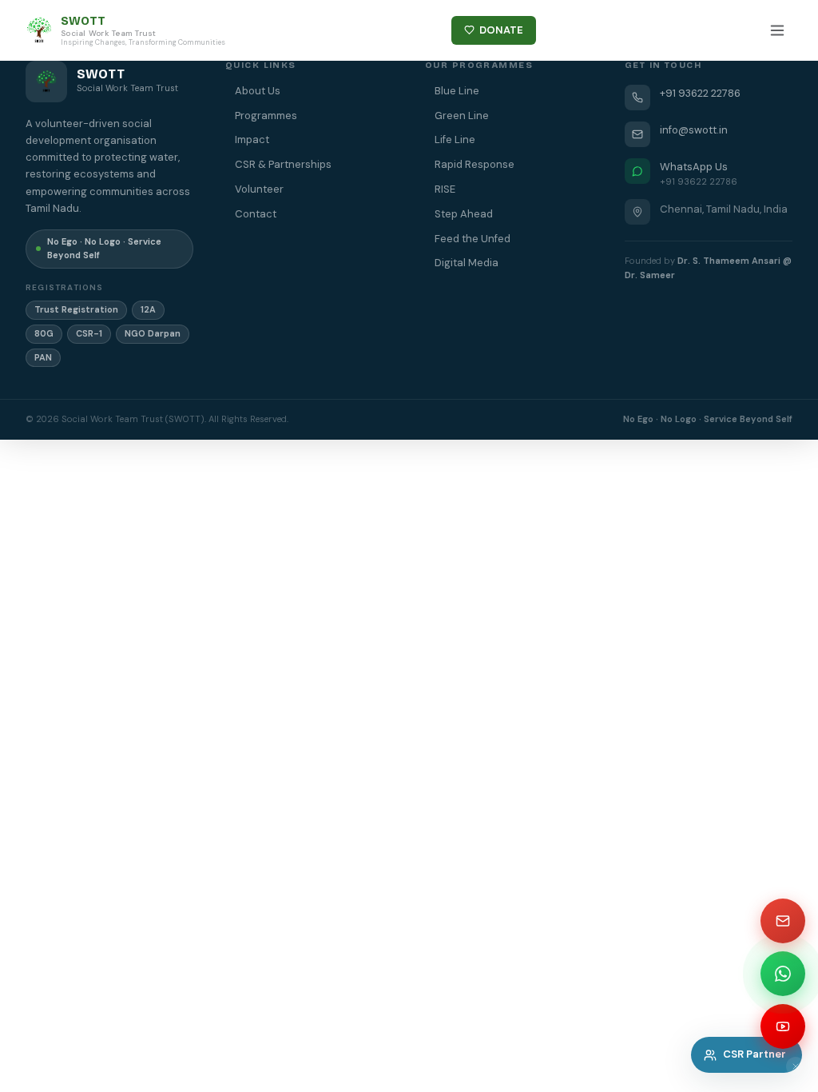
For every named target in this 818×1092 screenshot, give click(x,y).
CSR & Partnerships (283, 164)
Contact (255, 214)
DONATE (501, 30)
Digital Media (466, 262)
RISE (445, 189)
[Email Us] (782, 921)
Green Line (462, 115)
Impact (252, 139)
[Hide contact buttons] (795, 1066)
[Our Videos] (782, 1026)
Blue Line (457, 91)
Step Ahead (464, 214)
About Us (257, 91)
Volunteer (259, 189)
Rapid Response (474, 164)
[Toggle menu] (777, 30)
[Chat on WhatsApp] (782, 973)
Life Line (455, 139)
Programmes (266, 115)
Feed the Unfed (472, 238)
